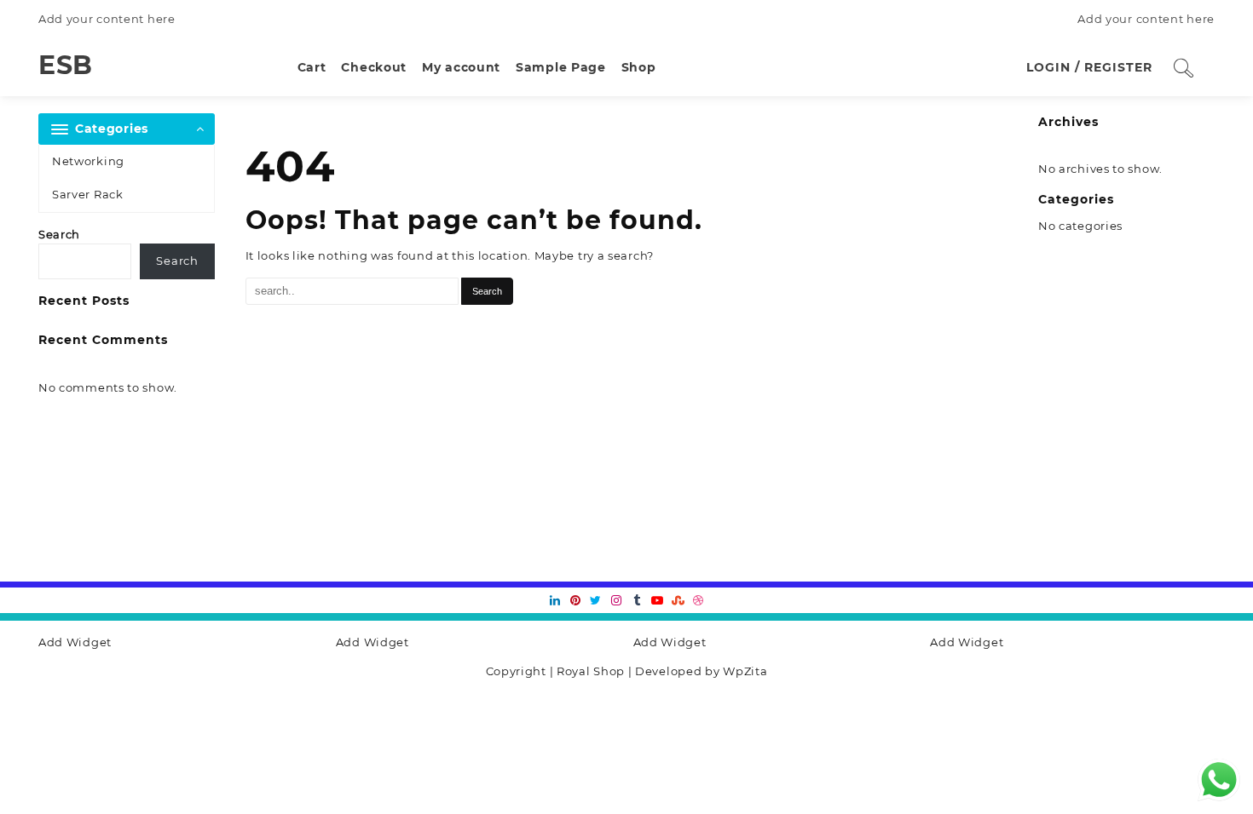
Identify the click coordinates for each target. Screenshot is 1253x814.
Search (59, 234)
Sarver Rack (88, 194)
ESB (65, 65)
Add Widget (75, 642)
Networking (88, 161)
